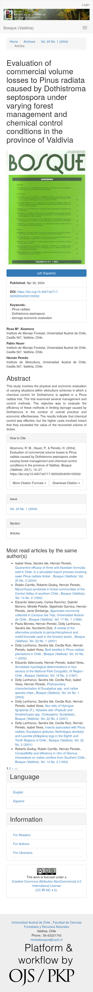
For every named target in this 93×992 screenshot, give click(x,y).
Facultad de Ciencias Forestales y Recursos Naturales (53, 924)
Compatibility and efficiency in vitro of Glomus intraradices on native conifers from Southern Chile (50, 755)
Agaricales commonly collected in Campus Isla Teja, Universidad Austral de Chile (49, 614)
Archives (29, 41)
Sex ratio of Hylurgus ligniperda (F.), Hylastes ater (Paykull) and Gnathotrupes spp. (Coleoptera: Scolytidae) (45, 709)
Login (86, 4)
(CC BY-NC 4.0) (46, 890)
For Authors (21, 844)
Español (18, 801)
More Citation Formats (28, 483)
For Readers (21, 835)
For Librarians (22, 852)
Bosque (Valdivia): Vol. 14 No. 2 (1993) (41, 762)
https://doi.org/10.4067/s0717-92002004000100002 (34, 293)
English (18, 792)
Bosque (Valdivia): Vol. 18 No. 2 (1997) (51, 675)
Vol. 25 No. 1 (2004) (54, 41)
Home (14, 41)
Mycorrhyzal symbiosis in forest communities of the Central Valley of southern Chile (50, 591)
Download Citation (65, 483)
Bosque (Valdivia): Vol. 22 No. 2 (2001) (41, 718)
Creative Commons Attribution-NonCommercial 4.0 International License (46, 883)
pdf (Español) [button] (46, 273)
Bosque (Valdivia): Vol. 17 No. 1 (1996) (55, 619)
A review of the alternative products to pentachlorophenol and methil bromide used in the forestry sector (46, 632)
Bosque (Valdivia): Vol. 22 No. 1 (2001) (50, 638)
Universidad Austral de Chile (31, 922)
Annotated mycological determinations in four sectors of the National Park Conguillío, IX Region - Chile (50, 671)
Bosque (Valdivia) (18, 27)
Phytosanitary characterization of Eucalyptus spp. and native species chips (46, 688)
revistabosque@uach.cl (46, 939)
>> (16, 768)
